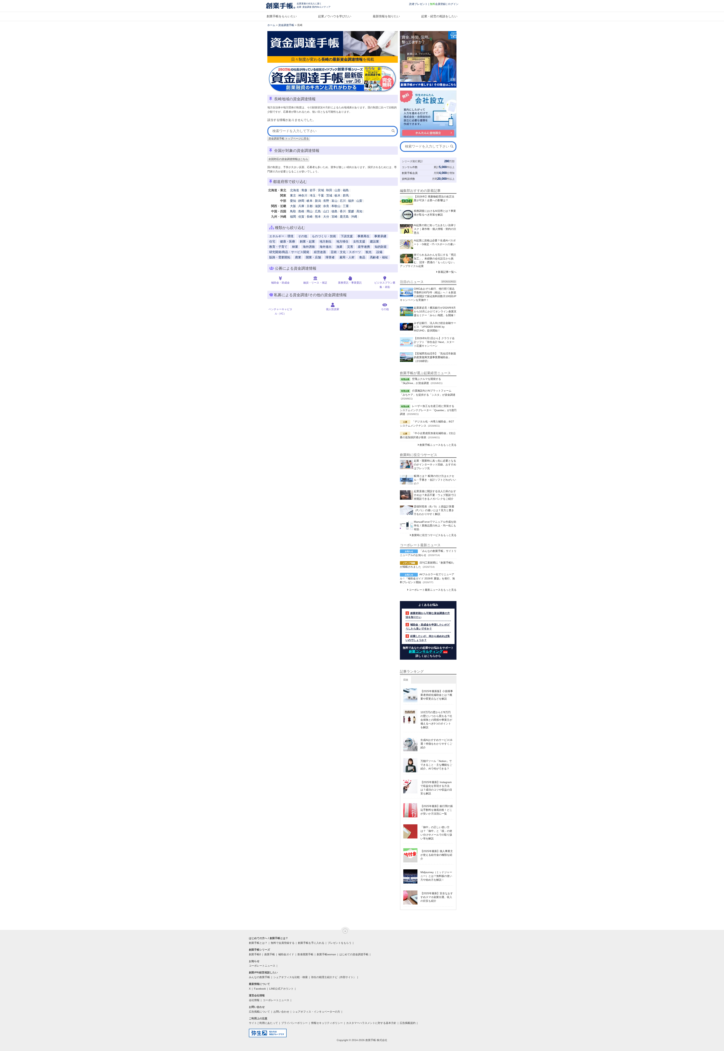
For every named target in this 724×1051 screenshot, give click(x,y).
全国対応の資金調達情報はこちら (288, 159)
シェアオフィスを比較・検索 (290, 977)
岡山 (310, 211)
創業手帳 (269, 954)
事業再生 (363, 236)
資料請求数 (408, 178)
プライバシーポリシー (294, 1022)
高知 (359, 211)
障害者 (330, 257)
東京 (293, 195)
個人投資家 (332, 309)
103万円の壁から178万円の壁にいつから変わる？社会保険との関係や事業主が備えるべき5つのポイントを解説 (436, 720)
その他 (302, 236)
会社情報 (254, 1000)
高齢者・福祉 (379, 257)
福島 (346, 190)
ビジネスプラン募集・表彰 (384, 284)
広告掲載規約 (408, 1022)
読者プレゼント (418, 3)
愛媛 (351, 211)
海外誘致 (309, 246)
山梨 (359, 200)
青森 (304, 190)
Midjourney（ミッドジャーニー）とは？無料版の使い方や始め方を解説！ (436, 876)
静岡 (301, 200)
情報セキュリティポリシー (327, 1022)
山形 (337, 190)
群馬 (346, 195)
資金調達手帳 (286, 25)
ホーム (271, 25)
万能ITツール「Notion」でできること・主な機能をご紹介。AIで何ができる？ (436, 765)
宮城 (321, 190)
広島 (318, 211)
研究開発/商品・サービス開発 (289, 252)
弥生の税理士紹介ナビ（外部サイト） (333, 977)
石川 (343, 200)
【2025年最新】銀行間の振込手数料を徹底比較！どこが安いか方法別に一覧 (436, 810)
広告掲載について (259, 1011)
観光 (369, 252)
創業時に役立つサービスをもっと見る (434, 535)
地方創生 (326, 241)
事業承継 (380, 236)
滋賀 (318, 206)
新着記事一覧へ (447, 271)
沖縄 (354, 216)
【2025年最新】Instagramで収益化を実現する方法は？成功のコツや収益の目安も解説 (436, 788)
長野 (326, 200)
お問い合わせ (281, 1011)
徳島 (334, 211)
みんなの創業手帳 (259, 977)
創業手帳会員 (410, 172)
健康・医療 (287, 241)
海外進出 (326, 246)
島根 (301, 211)
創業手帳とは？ (258, 942)
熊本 (318, 216)
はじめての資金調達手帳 (353, 954)
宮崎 (334, 216)
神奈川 (302, 195)
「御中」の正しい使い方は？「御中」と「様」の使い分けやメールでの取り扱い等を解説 (436, 833)
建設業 (374, 241)
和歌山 (336, 206)
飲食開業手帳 (305, 954)
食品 (362, 257)
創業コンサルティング (426, 651)
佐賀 (301, 216)
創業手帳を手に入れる (311, 942)
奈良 (326, 206)
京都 (310, 206)
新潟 (318, 200)
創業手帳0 (255, 954)
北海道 (294, 190)
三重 (346, 206)
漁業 (339, 246)
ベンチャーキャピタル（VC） (280, 311)
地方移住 (342, 241)
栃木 (337, 195)
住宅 (272, 241)
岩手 (313, 190)
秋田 (329, 190)
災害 (350, 246)
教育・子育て (278, 246)
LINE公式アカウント (281, 988)
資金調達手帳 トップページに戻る (288, 138)
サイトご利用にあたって (263, 1022)
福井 (351, 200)
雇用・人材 (346, 257)
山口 (326, 211)
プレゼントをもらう (339, 942)
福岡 (293, 216)
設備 (379, 252)
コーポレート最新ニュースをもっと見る (432, 589)
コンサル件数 (410, 167)
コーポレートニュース (262, 965)
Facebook (260, 988)
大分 (326, 216)
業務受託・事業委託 (350, 282)
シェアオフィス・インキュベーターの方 (316, 1011)
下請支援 (347, 236)
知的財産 (381, 246)
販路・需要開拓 (279, 257)
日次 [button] (405, 679)
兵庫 (301, 206)
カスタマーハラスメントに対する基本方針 (371, 1022)
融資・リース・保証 (315, 282)
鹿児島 (344, 216)
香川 (343, 211)
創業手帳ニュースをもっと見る (438, 444)
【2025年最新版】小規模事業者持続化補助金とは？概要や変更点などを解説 (436, 695)
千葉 (321, 195)
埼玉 (313, 195)
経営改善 (320, 252)
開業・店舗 (313, 257)
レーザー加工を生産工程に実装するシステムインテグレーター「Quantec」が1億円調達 (428, 410)
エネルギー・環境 (281, 236)
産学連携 (364, 246)
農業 (298, 257)
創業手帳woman (326, 954)
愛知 (293, 200)
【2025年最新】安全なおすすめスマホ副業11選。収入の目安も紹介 (436, 897)
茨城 (329, 195)
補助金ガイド (286, 954)
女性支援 (359, 241)
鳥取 (293, 211)
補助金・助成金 (280, 282)
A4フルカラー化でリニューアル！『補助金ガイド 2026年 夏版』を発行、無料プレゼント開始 (427, 578)
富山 (334, 200)
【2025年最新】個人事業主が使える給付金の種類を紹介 (436, 855)
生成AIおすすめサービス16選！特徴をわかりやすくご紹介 (436, 743)
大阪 (293, 206)
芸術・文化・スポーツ (346, 252)
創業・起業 (307, 241)
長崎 (310, 216)
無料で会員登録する (283, 942)
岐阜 (310, 200)
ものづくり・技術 (324, 236)
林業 (295, 246)
